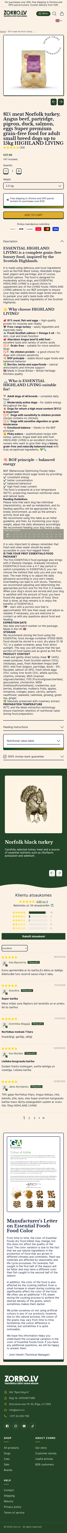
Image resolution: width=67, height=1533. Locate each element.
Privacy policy (12, 1506)
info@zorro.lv (17, 1410)
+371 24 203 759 (19, 1416)
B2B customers (44, 1464)
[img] (9, 957)
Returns (8, 1501)
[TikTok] (32, 1426)
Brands (8, 1470)
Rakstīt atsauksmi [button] (33, 936)
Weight (7, 179)
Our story (41, 1447)
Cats (7, 1458)
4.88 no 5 (42, 901)
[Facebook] (7, 1426)
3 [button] (34, 1118)
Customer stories (45, 1453)
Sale (6, 1464)
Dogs (7, 1453)
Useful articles (44, 1458)
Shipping (9, 1495)
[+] (18, 171)
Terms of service (14, 1512)
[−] (5, 171)
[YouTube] (24, 1426)
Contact (9, 1490)
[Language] (58, 20)
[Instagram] (15, 1426)
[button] (54, 13)
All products (11, 1447)
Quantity (7, 165)
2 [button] (29, 1118)
